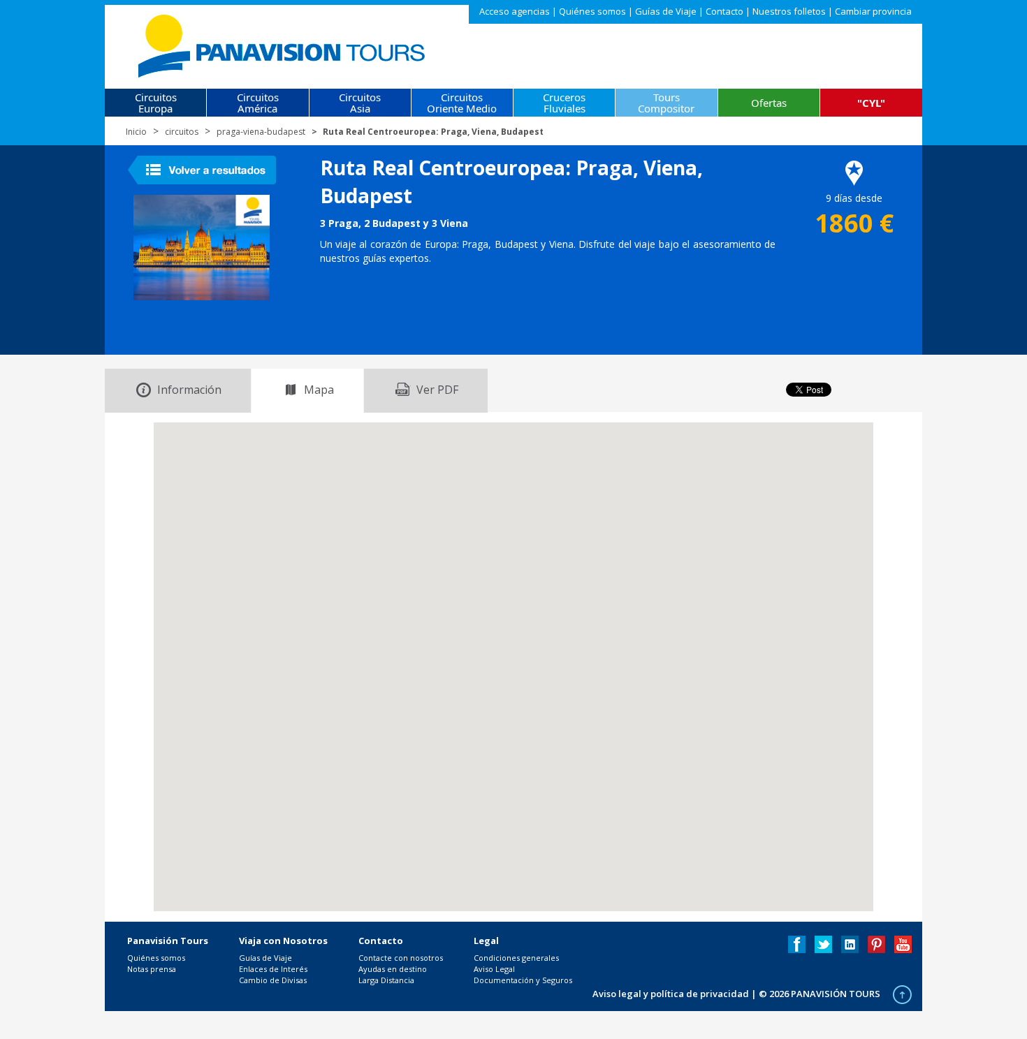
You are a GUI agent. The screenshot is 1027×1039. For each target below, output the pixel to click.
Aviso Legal (494, 969)
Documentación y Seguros (523, 980)
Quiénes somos (592, 11)
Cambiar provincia (873, 11)
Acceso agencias (514, 11)
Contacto (724, 11)
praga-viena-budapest (261, 132)
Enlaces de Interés (273, 969)
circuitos (181, 132)
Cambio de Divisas (273, 980)
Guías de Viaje (666, 11)
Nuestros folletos (789, 11)
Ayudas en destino (392, 969)
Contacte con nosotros (400, 957)
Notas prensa (151, 969)
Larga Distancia (386, 980)
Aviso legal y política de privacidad (670, 993)
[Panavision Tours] (282, 43)
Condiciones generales (516, 957)
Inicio (136, 132)
